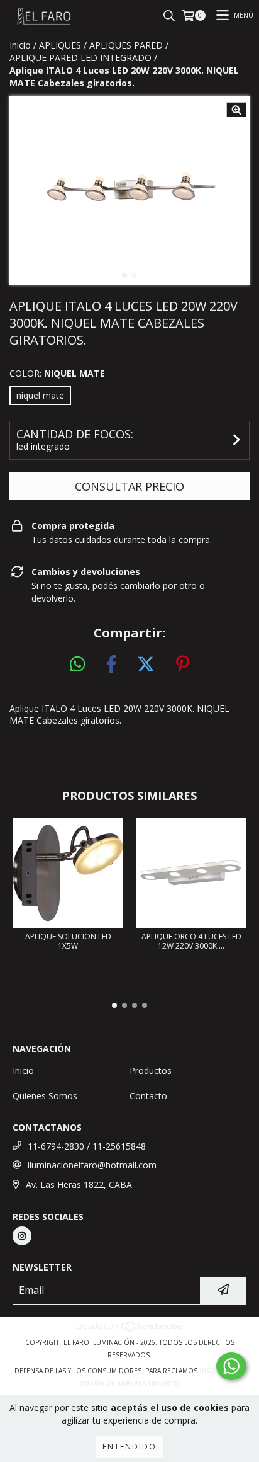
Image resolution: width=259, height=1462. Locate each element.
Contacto (148, 1096)
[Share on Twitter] (146, 664)
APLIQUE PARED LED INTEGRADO (80, 58)
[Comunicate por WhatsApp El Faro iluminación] (231, 1366)
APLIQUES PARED (126, 45)
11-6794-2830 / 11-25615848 (87, 1146)
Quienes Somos (45, 1096)
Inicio (20, 45)
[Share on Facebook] (111, 664)
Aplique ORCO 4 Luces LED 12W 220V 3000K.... (191, 941)
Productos (151, 1071)
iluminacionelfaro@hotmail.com (92, 1165)
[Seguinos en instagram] (22, 1235)
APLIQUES (60, 45)
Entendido (129, 1446)
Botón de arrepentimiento (129, 1383)
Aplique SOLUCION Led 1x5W (68, 941)
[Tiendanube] (130, 1329)
